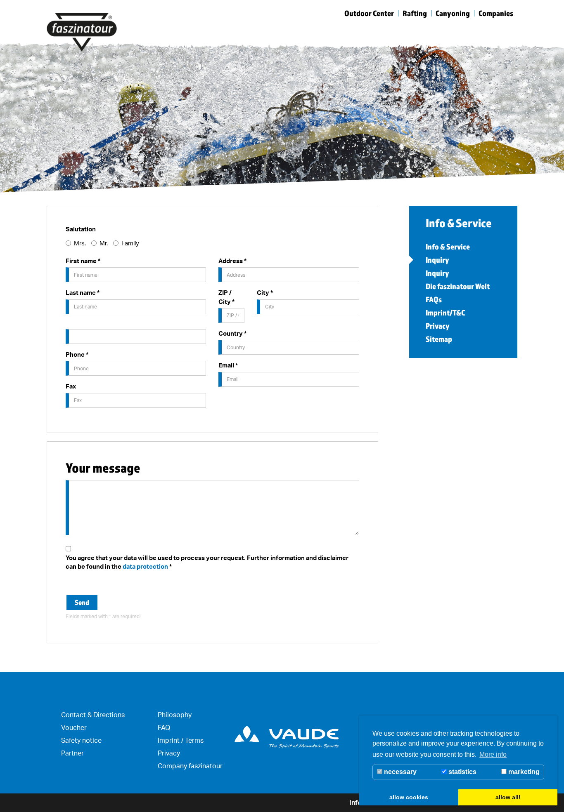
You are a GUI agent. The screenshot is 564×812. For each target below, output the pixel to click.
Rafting (415, 13)
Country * (232, 333)
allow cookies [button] (408, 797)
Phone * (77, 354)
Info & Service (448, 246)
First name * (83, 261)
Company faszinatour (190, 766)
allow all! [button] (508, 797)
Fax (71, 386)
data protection (145, 566)
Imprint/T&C (445, 312)
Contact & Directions (93, 715)
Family (130, 243)
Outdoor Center (369, 13)
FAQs (434, 299)
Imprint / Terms (181, 740)
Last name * (83, 293)
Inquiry (437, 259)
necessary (399, 771)
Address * (232, 261)
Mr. (104, 243)
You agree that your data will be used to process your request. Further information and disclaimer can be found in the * (207, 562)
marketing (523, 771)
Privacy (438, 325)
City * (265, 293)
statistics (461, 771)
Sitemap (439, 339)
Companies (496, 13)
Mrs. (80, 243)
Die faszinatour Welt (458, 286)
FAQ (164, 727)
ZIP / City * (226, 297)
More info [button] (493, 754)
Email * (228, 365)
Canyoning (453, 13)
